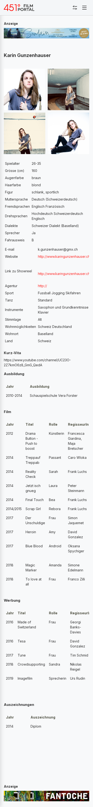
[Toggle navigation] (84, 7)
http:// (42, 286)
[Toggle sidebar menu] (75, 7)
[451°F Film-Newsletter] (19, 7)
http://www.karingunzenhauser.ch (64, 256)
